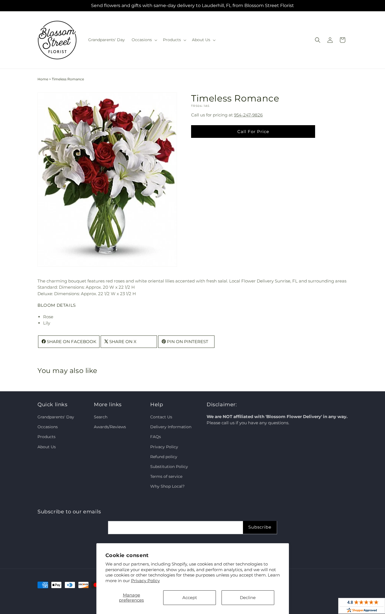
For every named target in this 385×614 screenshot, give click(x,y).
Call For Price (253, 131)
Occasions (47, 427)
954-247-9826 (248, 114)
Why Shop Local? (167, 486)
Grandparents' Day (55, 417)
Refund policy (163, 456)
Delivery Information (170, 427)
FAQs (155, 436)
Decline (248, 597)
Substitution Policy (169, 466)
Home (42, 79)
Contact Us (161, 417)
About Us (46, 446)
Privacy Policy (145, 580)
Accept (189, 597)
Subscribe (259, 527)
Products (46, 436)
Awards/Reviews (110, 427)
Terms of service (166, 476)
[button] (144, 40)
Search (100, 417)
